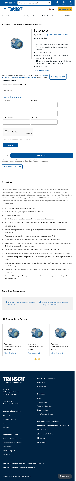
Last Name (34, 100)
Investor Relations (9, 419)
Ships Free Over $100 (40, 38)
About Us (6, 415)
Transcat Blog (42, 402)
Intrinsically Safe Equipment (25, 16)
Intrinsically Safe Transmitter (45, 16)
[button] (52, 9)
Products (11, 16)
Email (4, 109)
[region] (37, 343)
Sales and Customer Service (12, 443)
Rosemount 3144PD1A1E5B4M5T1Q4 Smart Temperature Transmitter (12, 345)
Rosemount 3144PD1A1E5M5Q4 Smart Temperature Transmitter (60, 345)
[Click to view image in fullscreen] (16, 44)
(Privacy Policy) (29, 467)
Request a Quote (65, 9)
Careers (6, 427)
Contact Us (41, 382)
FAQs (39, 398)
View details (9, 353)
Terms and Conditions (44, 406)
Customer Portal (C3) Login (12, 439)
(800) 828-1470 (8, 401)
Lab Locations (42, 386)
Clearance (6, 455)
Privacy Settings (42, 410)
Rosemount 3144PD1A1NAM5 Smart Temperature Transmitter (36, 345)
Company (34, 117)
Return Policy (7, 447)
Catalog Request (9, 451)
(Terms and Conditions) (36, 463)
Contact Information (13, 97)
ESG (4, 423)
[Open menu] (5, 9)
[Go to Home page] (15, 9)
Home (3, 16)
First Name (6, 100)
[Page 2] (39, 359)
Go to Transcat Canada (45, 414)
